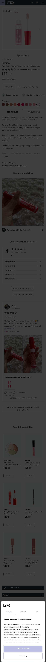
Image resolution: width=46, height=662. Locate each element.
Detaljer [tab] (23, 612)
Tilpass (21, 656)
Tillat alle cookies (23, 649)
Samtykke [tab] (9, 612)
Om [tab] (37, 612)
